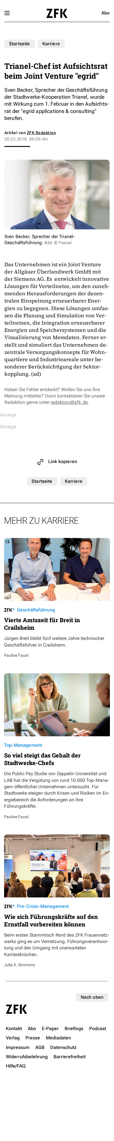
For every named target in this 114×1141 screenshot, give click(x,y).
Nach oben (92, 997)
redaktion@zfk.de (69, 402)
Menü (7, 13)
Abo (105, 13)
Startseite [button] (57, 13)
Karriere (51, 43)
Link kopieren (62, 461)
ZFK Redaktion (41, 132)
